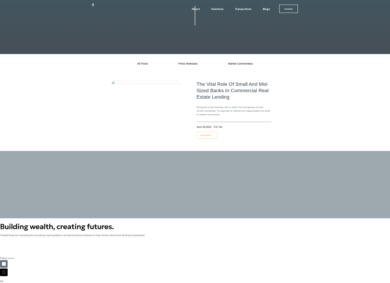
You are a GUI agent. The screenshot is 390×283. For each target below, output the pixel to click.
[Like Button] (273, 126)
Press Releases (188, 63)
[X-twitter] (4, 272)
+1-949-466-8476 (9, 251)
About (196, 9)
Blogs (266, 9)
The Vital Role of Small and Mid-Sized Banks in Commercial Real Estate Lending (233, 90)
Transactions (243, 9)
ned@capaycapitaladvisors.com (17, 244)
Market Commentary (240, 63)
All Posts (142, 63)
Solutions (217, 9)
